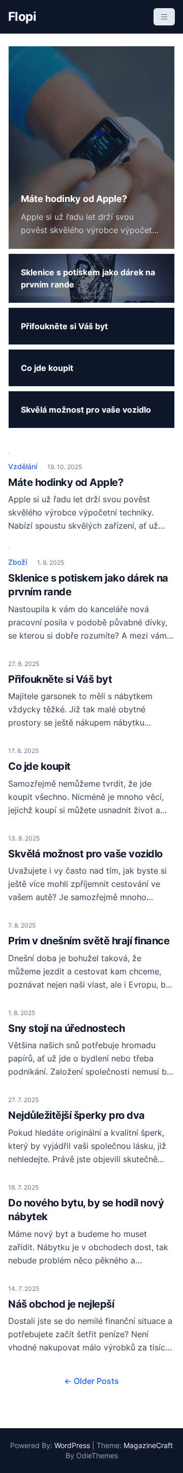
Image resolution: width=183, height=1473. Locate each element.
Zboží (17, 562)
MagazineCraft (148, 1445)
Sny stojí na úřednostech (66, 1028)
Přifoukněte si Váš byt (60, 679)
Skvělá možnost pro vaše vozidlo (85, 854)
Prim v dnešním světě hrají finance (88, 941)
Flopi (22, 16)
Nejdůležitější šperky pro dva (76, 1115)
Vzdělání (22, 466)
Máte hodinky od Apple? (65, 482)
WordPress (72, 1445)
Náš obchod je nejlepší (61, 1304)
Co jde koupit (39, 766)
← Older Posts (91, 1381)
